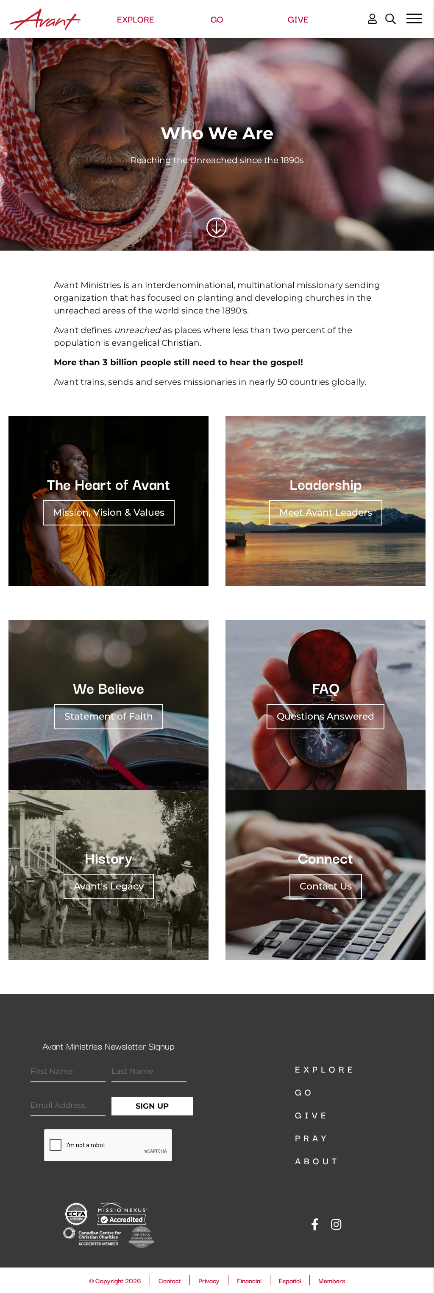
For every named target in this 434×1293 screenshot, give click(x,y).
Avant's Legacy (109, 886)
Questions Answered (325, 716)
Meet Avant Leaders (325, 512)
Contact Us (326, 886)
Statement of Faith (108, 716)
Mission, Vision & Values (108, 512)
